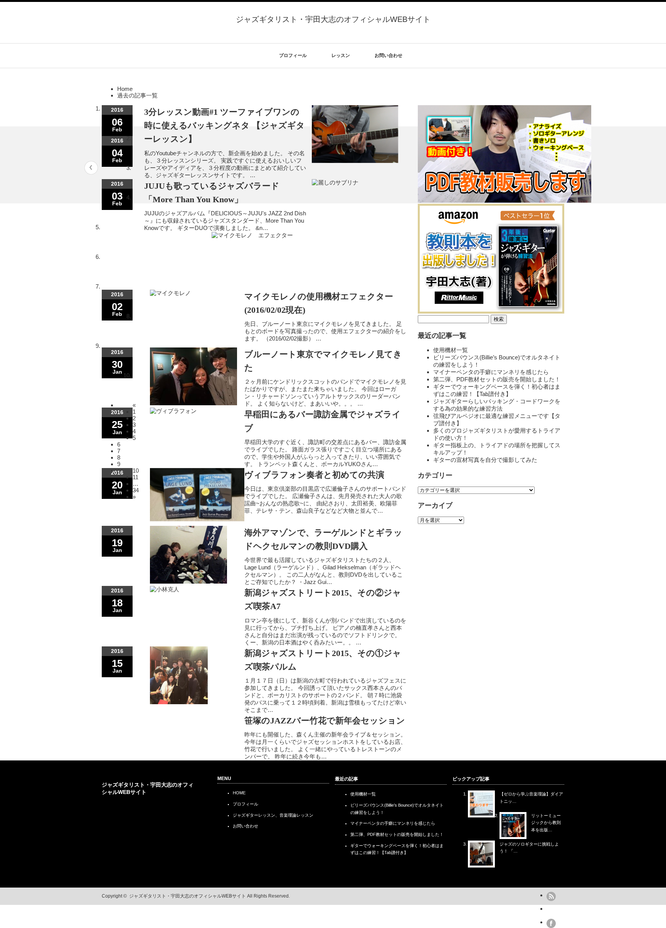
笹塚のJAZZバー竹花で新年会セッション (324, 720)
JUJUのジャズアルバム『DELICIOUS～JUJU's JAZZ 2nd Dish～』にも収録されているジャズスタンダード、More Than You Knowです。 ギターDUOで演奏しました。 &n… (225, 220)
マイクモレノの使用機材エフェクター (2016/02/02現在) (318, 303)
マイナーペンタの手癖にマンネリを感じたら (491, 372)
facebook (551, 923)
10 (136, 470)
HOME (239, 792)
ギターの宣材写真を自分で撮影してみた (485, 459)
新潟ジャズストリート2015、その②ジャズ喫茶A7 (322, 599)
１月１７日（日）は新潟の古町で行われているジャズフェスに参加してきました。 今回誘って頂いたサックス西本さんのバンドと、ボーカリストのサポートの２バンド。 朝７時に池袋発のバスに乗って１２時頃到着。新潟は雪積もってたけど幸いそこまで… (325, 695)
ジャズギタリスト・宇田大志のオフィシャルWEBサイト (333, 19)
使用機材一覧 (450, 350)
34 (136, 490)
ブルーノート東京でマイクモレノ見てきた (323, 361)
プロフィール (293, 55)
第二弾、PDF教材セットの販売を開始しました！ (496, 379)
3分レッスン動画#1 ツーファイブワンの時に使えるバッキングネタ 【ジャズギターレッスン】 (224, 125)
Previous (91, 168)
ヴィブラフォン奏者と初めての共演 (314, 475)
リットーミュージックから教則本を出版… (546, 822)
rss (551, 896)
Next (571, 168)
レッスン (340, 55)
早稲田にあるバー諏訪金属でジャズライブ (322, 421)
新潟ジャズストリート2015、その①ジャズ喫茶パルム (322, 659)
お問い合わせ (388, 55)
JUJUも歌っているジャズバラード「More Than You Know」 (211, 192)
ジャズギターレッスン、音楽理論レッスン (273, 815)
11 (135, 477)
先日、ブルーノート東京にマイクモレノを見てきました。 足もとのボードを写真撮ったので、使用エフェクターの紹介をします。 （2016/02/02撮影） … (325, 331)
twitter (551, 910)
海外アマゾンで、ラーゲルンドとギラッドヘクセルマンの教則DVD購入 (323, 539)
